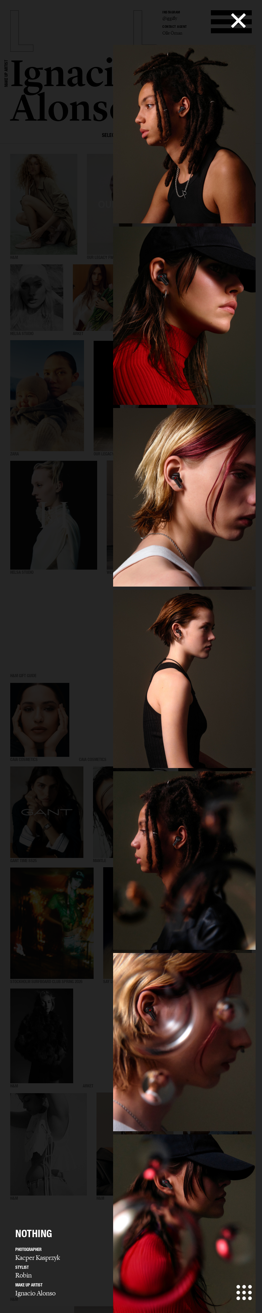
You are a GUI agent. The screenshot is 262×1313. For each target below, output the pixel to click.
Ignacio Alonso (35, 1293)
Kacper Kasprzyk (37, 1257)
